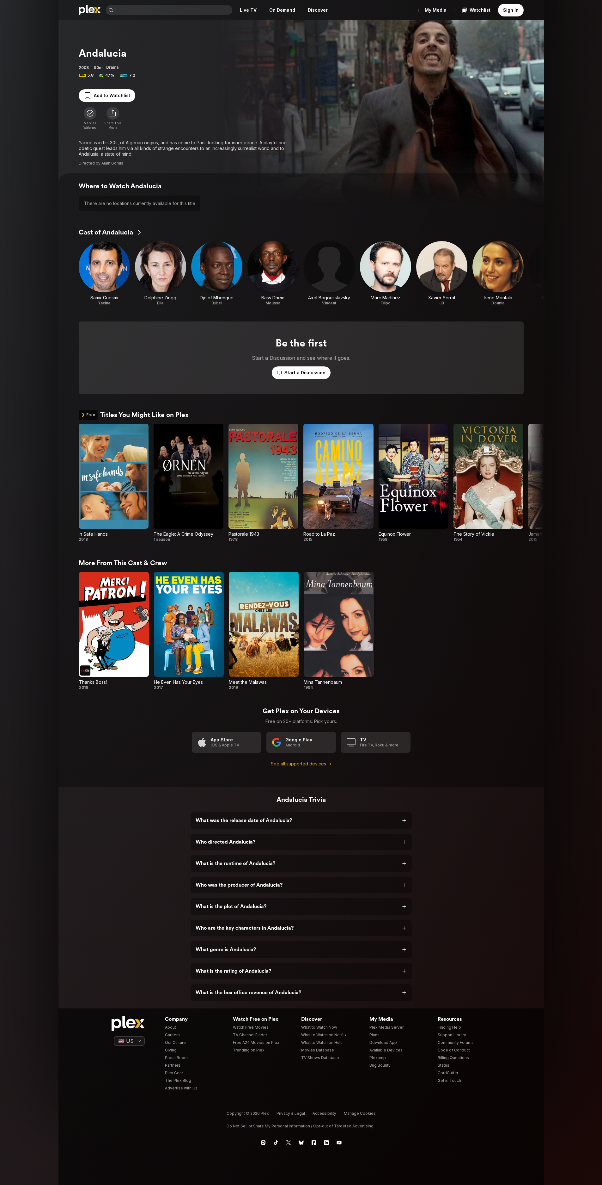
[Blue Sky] (301, 1142)
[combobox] (173, 10)
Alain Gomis (112, 163)
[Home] (90, 10)
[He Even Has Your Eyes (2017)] (189, 631)
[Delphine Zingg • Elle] (160, 273)
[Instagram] (263, 1142)
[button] (112, 118)
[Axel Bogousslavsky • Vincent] (329, 273)
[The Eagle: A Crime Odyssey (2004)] (188, 483)
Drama (112, 67)
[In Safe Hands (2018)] (114, 483)
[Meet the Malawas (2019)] (264, 631)
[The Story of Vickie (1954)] (488, 483)
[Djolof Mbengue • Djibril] (216, 273)
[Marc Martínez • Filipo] (385, 273)
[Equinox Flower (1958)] (413, 483)
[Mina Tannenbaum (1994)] (339, 631)
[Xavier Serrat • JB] (441, 273)
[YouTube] (339, 1142)
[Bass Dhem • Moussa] (273, 273)
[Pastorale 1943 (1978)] (263, 483)
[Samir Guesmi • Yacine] (104, 273)
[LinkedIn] (326, 1142)
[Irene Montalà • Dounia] (498, 273)
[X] (288, 1142)
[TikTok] (276, 1142)
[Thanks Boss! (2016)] (114, 631)
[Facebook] (313, 1142)
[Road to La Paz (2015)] (338, 483)
